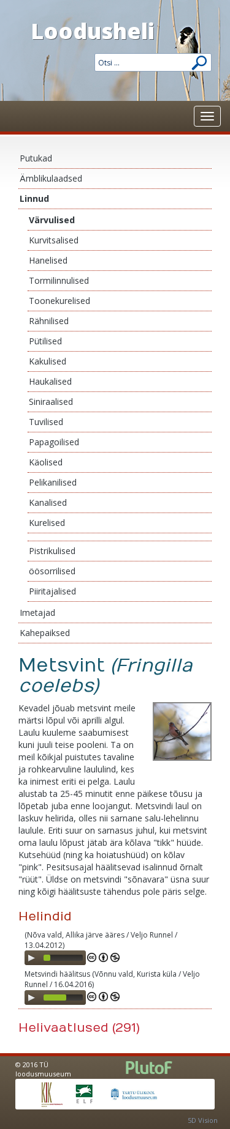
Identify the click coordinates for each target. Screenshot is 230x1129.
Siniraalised (51, 401)
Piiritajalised (52, 591)
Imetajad (37, 612)
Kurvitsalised (54, 240)
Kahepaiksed (45, 633)
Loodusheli (93, 31)
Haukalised (50, 381)
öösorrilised (52, 571)
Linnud (34, 198)
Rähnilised (49, 321)
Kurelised (47, 522)
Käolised (46, 462)
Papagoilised (54, 442)
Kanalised (48, 502)
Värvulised (52, 220)
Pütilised (45, 341)
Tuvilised (46, 422)
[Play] (31, 958)
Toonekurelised (59, 300)
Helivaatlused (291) (79, 1028)
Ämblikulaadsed (51, 178)
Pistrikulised (52, 551)
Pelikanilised (53, 482)
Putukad (36, 158)
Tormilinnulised (59, 280)
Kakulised (47, 361)
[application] (55, 957)
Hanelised (48, 260)
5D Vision (203, 1120)
